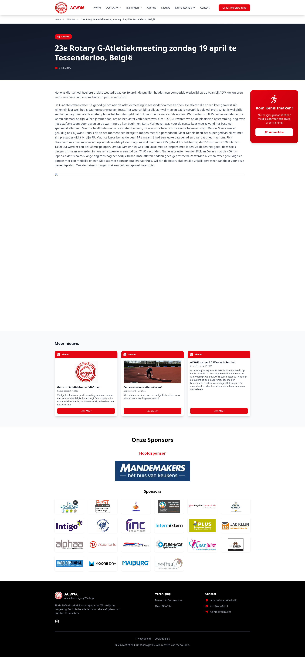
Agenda (151, 7)
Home (97, 7)
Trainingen (132, 7)
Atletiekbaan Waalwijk (223, 600)
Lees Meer (86, 410)
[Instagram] (57, 621)
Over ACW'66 (163, 606)
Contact (205, 7)
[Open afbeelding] (150, 244)
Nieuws (165, 7)
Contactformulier (220, 612)
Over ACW (112, 7)
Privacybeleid (143, 638)
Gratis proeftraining (234, 7)
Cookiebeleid (162, 638)
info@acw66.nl (219, 606)
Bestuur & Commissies (168, 600)
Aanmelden (276, 132)
